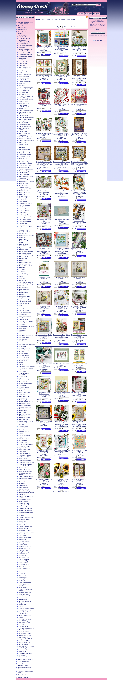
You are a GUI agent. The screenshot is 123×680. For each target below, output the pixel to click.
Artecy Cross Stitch (24, 61)
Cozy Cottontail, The (24, 149)
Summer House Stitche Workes (25, 589)
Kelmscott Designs (24, 303)
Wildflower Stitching (24, 640)
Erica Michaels (23, 201)
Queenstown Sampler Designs (25, 473)
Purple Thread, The (24, 469)
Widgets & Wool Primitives (26, 639)
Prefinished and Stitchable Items (25, 671)
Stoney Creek (22, 577)
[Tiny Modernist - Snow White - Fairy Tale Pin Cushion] (79, 189)
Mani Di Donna (23, 352)
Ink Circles (22, 269)
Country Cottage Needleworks (23, 146)
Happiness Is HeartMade (26, 247)
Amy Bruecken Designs (25, 45)
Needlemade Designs (25, 405)
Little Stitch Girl (23, 339)
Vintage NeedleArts (24, 630)
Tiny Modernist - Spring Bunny (79, 306)
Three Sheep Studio (24, 612)
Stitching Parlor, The (24, 566)
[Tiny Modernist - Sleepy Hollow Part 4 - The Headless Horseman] (79, 161)
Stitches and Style (24, 561)
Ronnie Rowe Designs (25, 491)
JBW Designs (22, 280)
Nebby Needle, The (24, 396)
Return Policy (102, 25)
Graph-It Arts (22, 237)
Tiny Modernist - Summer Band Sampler (79, 451)
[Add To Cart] (45, 55)
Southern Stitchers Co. (25, 546)
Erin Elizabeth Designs (25, 203)
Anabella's (22, 47)
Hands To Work (23, 246)
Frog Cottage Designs (25, 219)
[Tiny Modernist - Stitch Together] (44, 420)
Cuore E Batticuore (24, 174)
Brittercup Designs (24, 101)
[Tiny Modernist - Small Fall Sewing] (61, 189)
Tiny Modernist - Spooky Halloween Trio (44, 249)
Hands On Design (24, 244)
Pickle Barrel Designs (25, 439)
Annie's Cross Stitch (24, 52)
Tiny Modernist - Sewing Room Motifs (79, 105)
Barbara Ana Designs (25, 74)
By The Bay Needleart (25, 107)
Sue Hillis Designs (24, 580)
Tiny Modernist (23, 613)
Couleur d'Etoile (23, 144)
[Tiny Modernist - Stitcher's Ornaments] (61, 420)
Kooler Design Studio (25, 312)
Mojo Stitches (22, 385)
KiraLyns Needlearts (24, 307)
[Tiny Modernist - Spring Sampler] (61, 362)
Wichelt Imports (23, 637)
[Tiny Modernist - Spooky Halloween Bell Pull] (79, 218)
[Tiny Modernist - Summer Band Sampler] (79, 449)
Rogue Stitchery (23, 487)
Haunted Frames (23, 249)
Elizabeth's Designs (24, 199)
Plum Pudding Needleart (26, 444)
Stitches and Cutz (24, 559)
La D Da (21, 318)
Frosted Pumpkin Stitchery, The (26, 227)
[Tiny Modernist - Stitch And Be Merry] (79, 391)
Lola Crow (21, 342)
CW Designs (22, 178)
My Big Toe (22, 391)
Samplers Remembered (25, 510)
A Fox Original (23, 35)
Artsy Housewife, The (25, 67)
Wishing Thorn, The (24, 642)
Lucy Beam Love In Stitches (27, 344)
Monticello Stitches (24, 387)
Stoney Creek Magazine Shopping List (25, 26)
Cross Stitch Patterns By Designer (25, 32)
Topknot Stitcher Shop (25, 615)
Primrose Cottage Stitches (26, 462)
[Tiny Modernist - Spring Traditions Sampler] (44, 391)
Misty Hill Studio (23, 381)
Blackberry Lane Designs (26, 87)
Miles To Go (22, 362)
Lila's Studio (22, 330)
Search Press (22, 521)
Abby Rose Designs (24, 37)
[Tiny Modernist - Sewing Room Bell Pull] (61, 103)
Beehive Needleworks (25, 81)
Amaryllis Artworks (24, 43)
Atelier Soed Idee (24, 69)
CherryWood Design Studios (24, 128)
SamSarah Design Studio (26, 512)
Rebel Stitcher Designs (25, 478)
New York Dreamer (24, 409)
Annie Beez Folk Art (24, 51)
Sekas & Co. (22, 525)
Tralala (21, 617)
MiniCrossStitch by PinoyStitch (24, 373)
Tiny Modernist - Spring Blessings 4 (61, 306)
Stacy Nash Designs (24, 552)
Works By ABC (23, 651)
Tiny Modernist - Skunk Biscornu (43, 133)
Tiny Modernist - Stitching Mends (79, 422)
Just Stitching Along (24, 296)
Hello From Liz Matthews (26, 257)
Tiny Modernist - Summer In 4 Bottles (79, 479)
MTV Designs (22, 389)
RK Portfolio (22, 483)
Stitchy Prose (22, 575)
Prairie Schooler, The (25, 453)
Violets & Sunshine (24, 631)
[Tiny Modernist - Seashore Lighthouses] (61, 45)
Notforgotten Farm (24, 419)
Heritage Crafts (23, 258)
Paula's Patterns (23, 430)
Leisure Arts (22, 324)
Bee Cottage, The (24, 78)
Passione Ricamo (24, 428)
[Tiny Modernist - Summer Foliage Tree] (61, 478)
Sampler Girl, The (24, 503)
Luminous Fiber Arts (24, 348)
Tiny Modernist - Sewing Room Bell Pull (61, 105)
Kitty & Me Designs (24, 310)
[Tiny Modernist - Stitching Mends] (79, 420)
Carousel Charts (23, 115)
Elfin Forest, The (23, 198)
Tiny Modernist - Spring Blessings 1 (61, 278)
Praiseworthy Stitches (25, 455)
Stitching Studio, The (25, 568)
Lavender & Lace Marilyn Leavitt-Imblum (26, 322)
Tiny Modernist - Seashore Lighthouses (61, 47)
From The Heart (23, 223)
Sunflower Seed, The (25, 592)
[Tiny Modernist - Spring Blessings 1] (61, 276)
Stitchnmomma (23, 570)
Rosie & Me (22, 494)
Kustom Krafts (23, 314)
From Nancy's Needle (25, 221)
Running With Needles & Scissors (26, 497)
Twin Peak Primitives (24, 622)
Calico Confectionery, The (26, 110)
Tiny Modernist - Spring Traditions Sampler (44, 393)
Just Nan (21, 294)
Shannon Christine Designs (26, 532)
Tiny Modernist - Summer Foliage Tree (61, 479)
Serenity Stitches (23, 528)
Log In (92, 24)
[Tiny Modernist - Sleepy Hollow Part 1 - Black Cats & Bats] (79, 132)
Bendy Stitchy (22, 83)
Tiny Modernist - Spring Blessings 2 (79, 278)
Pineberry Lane (23, 442)
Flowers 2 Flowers (24, 214)
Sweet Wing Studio (24, 594)
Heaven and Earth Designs (26, 255)
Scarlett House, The (24, 515)
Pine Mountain (23, 440)
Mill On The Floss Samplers (26, 366)
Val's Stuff (21, 624)
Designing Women (24, 187)
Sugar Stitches (23, 587)
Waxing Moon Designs (25, 633)
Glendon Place (23, 233)
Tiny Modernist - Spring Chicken (44, 335)
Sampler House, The (25, 505)
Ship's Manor (22, 535)
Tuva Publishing (23, 621)
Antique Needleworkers (25, 54)
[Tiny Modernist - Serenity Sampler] (79, 74)
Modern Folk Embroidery (26, 383)
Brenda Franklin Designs (26, 99)
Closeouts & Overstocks (24, 677)
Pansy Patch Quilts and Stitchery (25, 423)
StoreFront (43, 19)
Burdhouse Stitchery (24, 103)
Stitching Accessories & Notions (24, 668)
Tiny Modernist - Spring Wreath (61, 392)
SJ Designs (22, 543)
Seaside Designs (23, 523)
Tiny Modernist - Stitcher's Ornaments (61, 422)
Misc (20, 378)
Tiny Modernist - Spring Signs (79, 363)
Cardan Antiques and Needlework (25, 113)
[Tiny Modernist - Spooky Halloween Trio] (44, 247)
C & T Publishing (23, 108)
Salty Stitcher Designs (25, 499)
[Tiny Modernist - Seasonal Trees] (44, 74)
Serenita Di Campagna (25, 526)
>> (69, 27)
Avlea (20, 72)
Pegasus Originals (24, 431)
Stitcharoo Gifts (23, 555)
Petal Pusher (22, 437)
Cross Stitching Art (24, 167)
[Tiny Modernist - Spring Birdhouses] (44, 276)
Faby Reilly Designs (24, 205)
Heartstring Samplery (25, 253)
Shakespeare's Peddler (25, 530)
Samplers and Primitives (26, 506)
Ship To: (39, 52)
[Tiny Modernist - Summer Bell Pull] (44, 478)
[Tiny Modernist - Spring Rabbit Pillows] (44, 362)
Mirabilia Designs (23, 376)
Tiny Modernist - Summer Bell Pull (44, 479)
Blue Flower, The (23, 92)
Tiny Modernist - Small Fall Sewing (61, 191)
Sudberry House (23, 579)
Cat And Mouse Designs (25, 119)
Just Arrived (21, 20)
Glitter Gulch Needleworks (26, 235)
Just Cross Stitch (23, 292)
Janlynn (21, 276)
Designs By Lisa (23, 190)
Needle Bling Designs (25, 400)
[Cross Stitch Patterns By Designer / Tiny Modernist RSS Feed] (87, 17)
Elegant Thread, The (25, 196)
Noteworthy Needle (24, 417)
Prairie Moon (22, 451)
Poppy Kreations (23, 448)
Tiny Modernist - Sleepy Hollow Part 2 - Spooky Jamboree (44, 162)
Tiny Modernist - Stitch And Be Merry (79, 393)
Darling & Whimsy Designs (26, 181)
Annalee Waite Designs (25, 49)
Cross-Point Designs (24, 171)
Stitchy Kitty (22, 573)
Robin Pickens (23, 485)
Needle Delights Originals (26, 401)
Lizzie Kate (22, 341)
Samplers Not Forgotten (25, 508)
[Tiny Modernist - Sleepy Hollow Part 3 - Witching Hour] (61, 161)
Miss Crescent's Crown (25, 380)
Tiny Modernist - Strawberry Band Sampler (44, 451)
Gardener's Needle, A (25, 230)
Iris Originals (22, 271)
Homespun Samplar (24, 264)
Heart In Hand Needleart (26, 251)
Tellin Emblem (23, 599)
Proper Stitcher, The (24, 466)
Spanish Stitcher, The (25, 548)
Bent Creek (22, 85)
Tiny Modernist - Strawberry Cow (61, 450)
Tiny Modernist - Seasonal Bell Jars (79, 47)
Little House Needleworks (26, 335)
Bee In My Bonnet (24, 80)
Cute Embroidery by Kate (26, 176)
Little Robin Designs (24, 337)
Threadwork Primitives (25, 610)
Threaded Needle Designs (26, 608)
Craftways (21, 151)
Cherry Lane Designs (25, 126)
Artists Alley (22, 65)
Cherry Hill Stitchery (24, 124)
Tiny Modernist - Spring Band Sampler (61, 249)
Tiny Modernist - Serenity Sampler (79, 76)
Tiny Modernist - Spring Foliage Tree (61, 335)
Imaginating (22, 267)
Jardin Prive (22, 278)
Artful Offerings (23, 63)
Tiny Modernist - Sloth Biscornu (44, 191)
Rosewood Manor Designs (26, 492)
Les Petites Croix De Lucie (26, 326)
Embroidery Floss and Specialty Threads (24, 664)
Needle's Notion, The (25, 407)
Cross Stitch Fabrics (23, 661)
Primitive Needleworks (25, 460)
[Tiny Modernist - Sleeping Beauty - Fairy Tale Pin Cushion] (61, 132)
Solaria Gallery (23, 544)
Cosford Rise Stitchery (25, 138)
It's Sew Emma (23, 273)
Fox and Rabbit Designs (25, 216)
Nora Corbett (22, 412)
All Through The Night (25, 42)
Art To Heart (22, 60)
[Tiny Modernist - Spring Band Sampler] (61, 247)
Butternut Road (23, 105)
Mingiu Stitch (22, 371)
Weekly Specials (22, 29)
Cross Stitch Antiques (25, 162)
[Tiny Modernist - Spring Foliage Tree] (61, 334)
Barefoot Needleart (24, 76)
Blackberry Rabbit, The (25, 89)
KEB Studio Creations (25, 301)
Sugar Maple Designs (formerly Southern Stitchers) (25, 584)
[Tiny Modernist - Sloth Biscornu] (44, 189)
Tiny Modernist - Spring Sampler (61, 363)
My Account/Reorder (100, 24)
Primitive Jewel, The (24, 458)
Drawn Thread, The (24, 192)
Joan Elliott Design (24, 287)
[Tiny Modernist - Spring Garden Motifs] (79, 334)
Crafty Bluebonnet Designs (26, 152)
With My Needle (23, 644)
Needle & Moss (23, 398)
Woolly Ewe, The (23, 648)
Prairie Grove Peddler (25, 449)
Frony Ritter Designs (24, 225)
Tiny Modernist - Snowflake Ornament (61, 220)
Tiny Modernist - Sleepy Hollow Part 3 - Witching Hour (61, 162)
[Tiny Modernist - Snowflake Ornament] (61, 218)
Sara (20, 514)
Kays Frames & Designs (25, 299)
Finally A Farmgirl (24, 210)
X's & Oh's (22, 655)
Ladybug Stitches (24, 319)
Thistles (21, 606)
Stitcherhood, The (24, 557)
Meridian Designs (24, 355)
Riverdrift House (23, 482)
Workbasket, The (23, 649)
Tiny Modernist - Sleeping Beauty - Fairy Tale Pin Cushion (61, 133)
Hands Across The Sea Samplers (25, 241)
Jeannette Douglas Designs (26, 284)
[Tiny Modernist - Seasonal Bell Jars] (79, 45)
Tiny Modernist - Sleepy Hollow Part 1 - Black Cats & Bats (79, 133)
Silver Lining (22, 539)
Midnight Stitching (24, 359)
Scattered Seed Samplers (26, 517)
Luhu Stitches (22, 346)
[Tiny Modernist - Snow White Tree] (44, 218)
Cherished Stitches (24, 123)
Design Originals (23, 185)
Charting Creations (24, 121)
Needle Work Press (24, 403)
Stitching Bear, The (24, 564)
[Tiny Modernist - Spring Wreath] (61, 391)
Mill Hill (21, 364)
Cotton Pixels (22, 142)
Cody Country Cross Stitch (26, 137)
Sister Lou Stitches (24, 541)
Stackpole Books (23, 550)
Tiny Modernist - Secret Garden (61, 75)
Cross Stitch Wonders (25, 165)
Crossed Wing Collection (26, 169)
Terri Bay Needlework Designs (25, 602)
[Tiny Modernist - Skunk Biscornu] (44, 132)
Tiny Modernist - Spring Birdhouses (44, 278)
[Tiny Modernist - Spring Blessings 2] (79, 276)
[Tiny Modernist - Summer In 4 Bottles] (79, 478)
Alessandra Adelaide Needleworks (24, 39)
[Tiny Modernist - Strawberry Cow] (61, 449)
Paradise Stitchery (24, 426)
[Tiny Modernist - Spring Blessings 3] (44, 305)
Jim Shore (21, 285)
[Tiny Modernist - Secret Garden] (61, 74)
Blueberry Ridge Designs (26, 96)
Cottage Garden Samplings (26, 140)
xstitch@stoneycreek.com (98, 21)
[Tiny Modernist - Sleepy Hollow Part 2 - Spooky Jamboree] (44, 161)
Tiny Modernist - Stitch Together (44, 421)
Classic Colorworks (24, 133)
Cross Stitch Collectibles (25, 163)
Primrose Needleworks (25, 464)
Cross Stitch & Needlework (26, 160)
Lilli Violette (22, 332)
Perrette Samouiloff (24, 435)
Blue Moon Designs (24, 94)
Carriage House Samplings (26, 117)
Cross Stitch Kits (22, 675)
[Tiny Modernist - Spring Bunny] (79, 305)
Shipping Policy (93, 25)
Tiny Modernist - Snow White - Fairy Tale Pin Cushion (79, 191)
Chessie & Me (23, 131)
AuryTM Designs (23, 71)
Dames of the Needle (25, 180)
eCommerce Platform (93, 35)
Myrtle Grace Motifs (24, 392)
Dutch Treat (22, 194)
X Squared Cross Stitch (25, 653)
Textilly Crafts (22, 604)
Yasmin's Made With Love (26, 657)
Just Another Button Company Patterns (24, 290)
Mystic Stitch (22, 394)
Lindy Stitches (23, 333)
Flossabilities (22, 212)
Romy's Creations (24, 489)
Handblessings (23, 239)
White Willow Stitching (25, 635)
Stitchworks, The (23, 571)
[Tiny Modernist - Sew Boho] (44, 103)
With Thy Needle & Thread (26, 646)
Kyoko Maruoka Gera (25, 316)
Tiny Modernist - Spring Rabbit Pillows (44, 364)
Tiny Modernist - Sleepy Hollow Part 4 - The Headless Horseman (79, 162)
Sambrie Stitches (23, 501)
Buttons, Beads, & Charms (25, 659)
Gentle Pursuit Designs (25, 232)
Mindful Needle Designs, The (26, 368)
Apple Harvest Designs (25, 56)
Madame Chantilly (24, 350)
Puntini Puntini (23, 467)
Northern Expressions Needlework (25, 415)
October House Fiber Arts (26, 421)
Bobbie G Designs (24, 98)
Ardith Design (22, 58)
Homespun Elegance (25, 262)
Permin (21, 433)
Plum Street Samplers (25, 446)
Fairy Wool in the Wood (25, 207)
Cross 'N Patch (23, 158)
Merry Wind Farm (24, 357)
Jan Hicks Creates (24, 275)
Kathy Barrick (22, 298)
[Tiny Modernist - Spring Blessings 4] (61, 305)
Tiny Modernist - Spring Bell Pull (79, 248)
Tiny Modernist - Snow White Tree (43, 220)
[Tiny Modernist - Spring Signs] (79, 362)
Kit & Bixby (22, 309)
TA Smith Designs (24, 597)
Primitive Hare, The (24, 457)
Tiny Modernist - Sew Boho (44, 104)
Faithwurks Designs (24, 208)
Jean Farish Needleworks (26, 282)
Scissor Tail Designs (24, 519)
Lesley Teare (22, 328)
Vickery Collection (24, 626)
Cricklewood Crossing (25, 154)
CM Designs (22, 135)
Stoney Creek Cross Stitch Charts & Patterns (25, 22)
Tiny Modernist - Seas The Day (44, 46)
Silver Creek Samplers (25, 537)
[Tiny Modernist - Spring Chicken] (44, 334)
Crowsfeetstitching (24, 172)
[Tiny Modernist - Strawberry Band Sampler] (44, 449)
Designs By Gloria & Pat (25, 189)
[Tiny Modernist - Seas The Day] (44, 45)
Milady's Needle (23, 361)
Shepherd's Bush (23, 534)
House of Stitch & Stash (25, 266)
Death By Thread (23, 183)
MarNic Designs (23, 353)
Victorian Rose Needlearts (26, 628)
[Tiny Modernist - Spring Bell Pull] (79, 247)
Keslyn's (21, 305)
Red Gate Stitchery (24, 480)
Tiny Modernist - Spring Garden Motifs (79, 335)
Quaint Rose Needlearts (25, 471)
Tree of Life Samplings (25, 619)
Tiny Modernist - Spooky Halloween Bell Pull (79, 220)
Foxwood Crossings (24, 218)
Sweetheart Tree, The (25, 596)
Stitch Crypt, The (23, 553)
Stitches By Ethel (23, 562)
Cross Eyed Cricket (24, 156)
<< (53, 27)
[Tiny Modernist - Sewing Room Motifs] (79, 103)
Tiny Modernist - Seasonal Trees (43, 75)
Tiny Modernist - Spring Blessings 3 (44, 306)
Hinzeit (21, 260)
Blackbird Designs (24, 90)
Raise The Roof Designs (26, 476)
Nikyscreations (23, 410)
